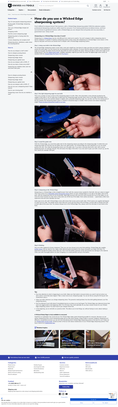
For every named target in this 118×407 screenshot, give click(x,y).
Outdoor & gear (38, 365)
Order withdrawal (64, 372)
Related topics (12, 18)
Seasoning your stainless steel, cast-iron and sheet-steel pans (19, 67)
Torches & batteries (39, 368)
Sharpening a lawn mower (15, 55)
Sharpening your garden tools (16, 60)
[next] (107, 338)
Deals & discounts (44, 10)
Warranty (62, 368)
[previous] (37, 338)
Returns (62, 370)
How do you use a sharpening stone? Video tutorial (20, 87)
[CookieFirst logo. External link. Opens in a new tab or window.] (2, 398)
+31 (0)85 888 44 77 (14, 383)
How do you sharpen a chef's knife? (18, 51)
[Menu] (115, 393)
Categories (11, 10)
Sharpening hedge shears (15, 57)
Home (9, 14)
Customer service (64, 365)
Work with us (89, 370)
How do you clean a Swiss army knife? (19, 64)
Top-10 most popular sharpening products (20, 21)
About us (88, 365)
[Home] (21, 5)
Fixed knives (11, 366)
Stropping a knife (13, 31)
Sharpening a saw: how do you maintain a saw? (20, 93)
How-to (10, 47)
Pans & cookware (12, 374)
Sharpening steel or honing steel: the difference (18, 36)
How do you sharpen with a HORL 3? (18, 62)
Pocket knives (11, 365)
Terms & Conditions (65, 376)
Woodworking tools (39, 372)
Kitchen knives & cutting (14, 372)
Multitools (10, 368)
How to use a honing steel (15, 90)
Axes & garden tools (39, 366)
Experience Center (64, 366)
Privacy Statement (64, 374)
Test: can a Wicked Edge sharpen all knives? (18, 28)
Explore (21, 10)
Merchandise (89, 368)
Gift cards (88, 366)
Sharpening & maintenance (15, 370)
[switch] (112, 397)
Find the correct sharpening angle (17, 34)
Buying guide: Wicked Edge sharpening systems (19, 24)
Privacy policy (64, 397)
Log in (100, 7)
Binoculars (36, 370)
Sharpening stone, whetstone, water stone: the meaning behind (20, 43)
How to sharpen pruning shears (17, 53)
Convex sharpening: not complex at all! (19, 40)
